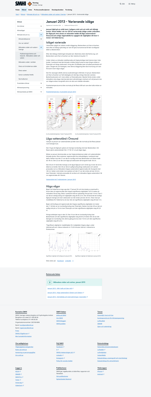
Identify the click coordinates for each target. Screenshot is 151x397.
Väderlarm (28, 385)
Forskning (68, 10)
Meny (133, 4)
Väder (17, 10)
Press (17, 331)
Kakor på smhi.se (21, 350)
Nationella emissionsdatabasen (107, 347)
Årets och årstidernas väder (28, 66)
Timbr (26, 380)
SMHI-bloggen (61, 321)
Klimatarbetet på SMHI (24, 92)
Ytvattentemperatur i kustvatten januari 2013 (61, 92)
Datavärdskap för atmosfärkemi (108, 361)
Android (109, 374)
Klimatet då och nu (33, 14)
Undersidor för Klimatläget (41, 30)
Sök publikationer (62, 376)
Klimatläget (21, 30)
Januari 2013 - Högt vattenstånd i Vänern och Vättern (66, 293)
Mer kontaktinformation (23, 336)
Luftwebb (109, 350)
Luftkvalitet (101, 321)
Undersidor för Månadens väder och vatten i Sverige (41, 47)
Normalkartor (23, 79)
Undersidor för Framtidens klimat (41, 83)
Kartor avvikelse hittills (26, 75)
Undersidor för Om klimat (41, 26)
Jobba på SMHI (61, 315)
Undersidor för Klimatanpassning (41, 87)
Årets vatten (23, 70)
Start (17, 14)
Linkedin (68, 355)
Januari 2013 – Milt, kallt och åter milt (60, 288)
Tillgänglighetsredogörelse (24, 347)
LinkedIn (68, 261)
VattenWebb (101, 355)
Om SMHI (59, 318)
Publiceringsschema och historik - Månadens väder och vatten (30, 56)
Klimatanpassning (23, 88)
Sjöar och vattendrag (104, 326)
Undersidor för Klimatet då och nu (41, 35)
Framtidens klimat (23, 83)
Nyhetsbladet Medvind (63, 379)
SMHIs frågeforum (30, 333)
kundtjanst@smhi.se (26, 325)
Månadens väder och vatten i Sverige (53, 14)
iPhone (109, 371)
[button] (122, 4)
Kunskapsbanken (57, 10)
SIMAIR (99, 324)
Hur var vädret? (24, 43)
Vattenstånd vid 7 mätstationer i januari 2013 (61, 179)
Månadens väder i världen (27, 62)
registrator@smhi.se (26, 328)
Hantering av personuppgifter (25, 352)
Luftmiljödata (101, 352)
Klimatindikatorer (24, 39)
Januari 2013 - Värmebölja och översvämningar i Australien (68, 297)
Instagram (69, 358)
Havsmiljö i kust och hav (105, 315)
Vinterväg (27, 383)
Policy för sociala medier (64, 361)
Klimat (24, 10)
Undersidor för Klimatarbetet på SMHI (41, 92)
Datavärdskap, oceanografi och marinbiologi (112, 358)
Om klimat (20, 26)
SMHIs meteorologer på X (74, 352)
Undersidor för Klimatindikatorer (41, 39)
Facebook (60, 261)
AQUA (26, 371)
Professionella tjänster (42, 10)
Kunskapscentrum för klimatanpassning (110, 318)
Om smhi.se (19, 355)
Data (30, 10)
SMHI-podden (61, 324)
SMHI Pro (27, 377)
